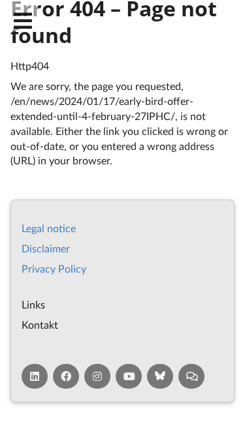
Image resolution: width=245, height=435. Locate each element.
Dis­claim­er (46, 248)
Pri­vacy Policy (54, 268)
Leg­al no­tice (49, 228)
